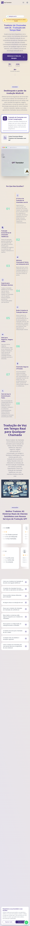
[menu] (23, 2)
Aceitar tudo (21, 922)
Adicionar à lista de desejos (14, 57)
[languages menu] (27, 2)
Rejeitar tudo (8, 922)
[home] (6, 2)
